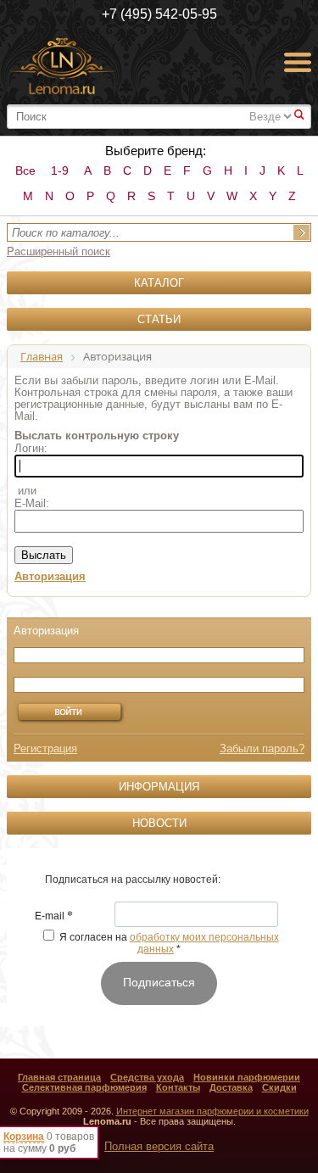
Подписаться (159, 982)
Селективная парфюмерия (84, 1087)
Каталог (159, 282)
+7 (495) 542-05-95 (159, 14)
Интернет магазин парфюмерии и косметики (212, 1111)
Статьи (159, 319)
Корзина (23, 1136)
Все (25, 170)
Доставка (231, 1087)
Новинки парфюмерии (246, 1077)
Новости (159, 823)
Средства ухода (147, 1077)
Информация (159, 786)
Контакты (178, 1087)
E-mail (54, 917)
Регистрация (45, 748)
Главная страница (59, 1077)
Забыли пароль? (262, 748)
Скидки (279, 1087)
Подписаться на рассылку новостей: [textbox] (132, 879)
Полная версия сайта (159, 1146)
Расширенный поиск (58, 251)
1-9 (60, 170)
